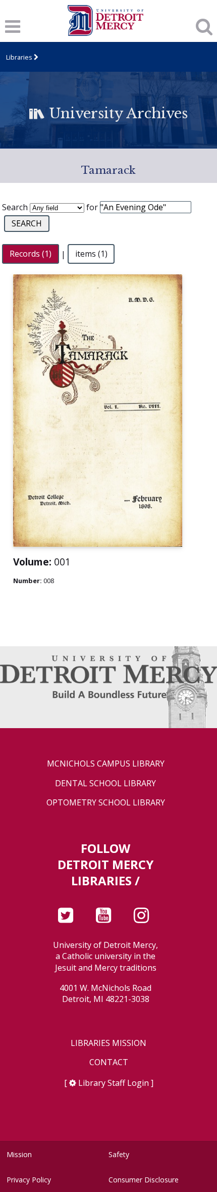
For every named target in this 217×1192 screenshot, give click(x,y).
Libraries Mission (108, 1043)
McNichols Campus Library (106, 764)
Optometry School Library (105, 802)
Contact (108, 1062)
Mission (19, 1154)
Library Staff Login (113, 1082)
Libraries (19, 57)
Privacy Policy (29, 1179)
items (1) (91, 254)
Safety (118, 1154)
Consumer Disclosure (143, 1179)
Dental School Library (105, 783)
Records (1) (30, 254)
